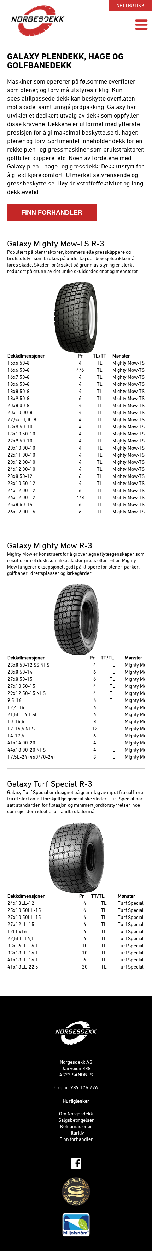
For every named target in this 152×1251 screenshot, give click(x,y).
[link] (76, 1163)
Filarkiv (76, 1133)
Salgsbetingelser (76, 1121)
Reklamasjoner (76, 1127)
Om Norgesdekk (76, 1114)
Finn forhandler (76, 1140)
